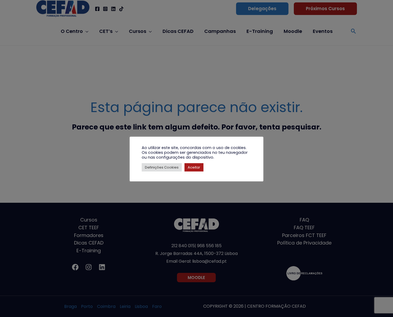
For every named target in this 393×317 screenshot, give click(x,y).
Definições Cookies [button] (162, 167)
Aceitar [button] (194, 167)
